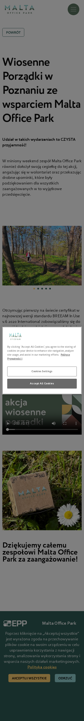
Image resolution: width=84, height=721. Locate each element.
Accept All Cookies (42, 384)
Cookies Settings (42, 371)
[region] (42, 360)
